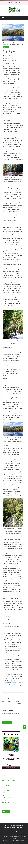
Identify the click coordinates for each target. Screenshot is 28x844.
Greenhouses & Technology (8, 780)
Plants (3, 792)
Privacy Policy (21, 831)
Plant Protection (5, 790)
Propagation (5, 795)
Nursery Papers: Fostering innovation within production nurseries (13, 697)
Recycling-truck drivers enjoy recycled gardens (12, 702)
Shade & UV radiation (7, 797)
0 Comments (13, 60)
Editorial (4, 775)
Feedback (17, 829)
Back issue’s (12, 827)
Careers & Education (7, 773)
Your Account (6, 831)
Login (16, 831)
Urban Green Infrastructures (8, 802)
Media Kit (22, 827)
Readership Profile (20, 825)
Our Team (6, 827)
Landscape (6, 47)
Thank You (22, 829)
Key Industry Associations (8, 829)
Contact (12, 831)
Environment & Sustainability (8, 778)
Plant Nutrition (5, 787)
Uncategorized (5, 800)
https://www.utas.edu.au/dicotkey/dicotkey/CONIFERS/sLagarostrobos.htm (14, 685)
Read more (4, 807)
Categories (14, 833)
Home (5, 825)
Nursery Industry (6, 785)
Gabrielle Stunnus (14, 58)
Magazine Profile (11, 825)
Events (17, 827)
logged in (11, 714)
